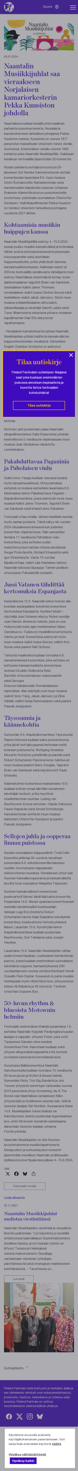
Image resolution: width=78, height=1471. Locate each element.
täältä (56, 1444)
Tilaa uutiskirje (39, 405)
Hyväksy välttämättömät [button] (27, 1454)
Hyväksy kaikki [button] (23, 1460)
